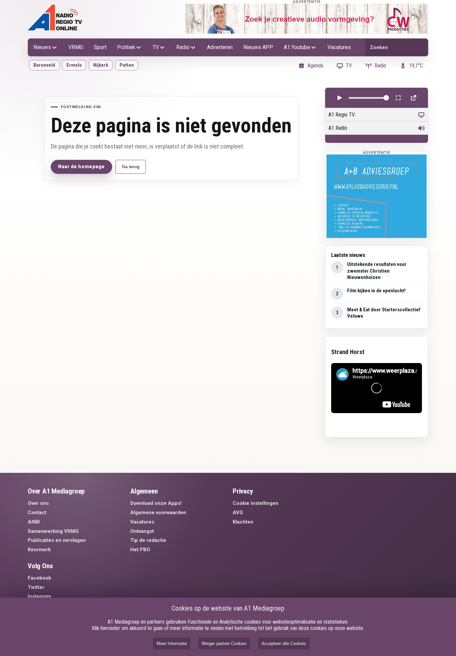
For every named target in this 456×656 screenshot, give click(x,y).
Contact (37, 513)
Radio (183, 47)
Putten (127, 65)
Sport (100, 47)
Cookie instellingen (255, 503)
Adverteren (220, 47)
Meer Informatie (172, 643)
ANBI (34, 522)
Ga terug (131, 166)
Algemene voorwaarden (158, 513)
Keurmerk (39, 550)
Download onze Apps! (156, 503)
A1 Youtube (297, 47)
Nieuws (42, 47)
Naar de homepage (81, 166)
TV (156, 47)
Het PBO (140, 550)
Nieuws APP (258, 47)
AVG (238, 513)
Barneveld (44, 65)
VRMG (75, 47)
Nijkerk (100, 65)
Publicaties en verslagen (57, 540)
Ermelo (74, 65)
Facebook (39, 578)
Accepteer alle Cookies (283, 643)
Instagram (39, 596)
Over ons (38, 503)
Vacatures (339, 47)
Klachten (243, 522)
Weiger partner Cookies (224, 643)
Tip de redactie (148, 540)
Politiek (126, 47)
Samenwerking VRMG (53, 531)
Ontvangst (142, 531)
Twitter (36, 587)
